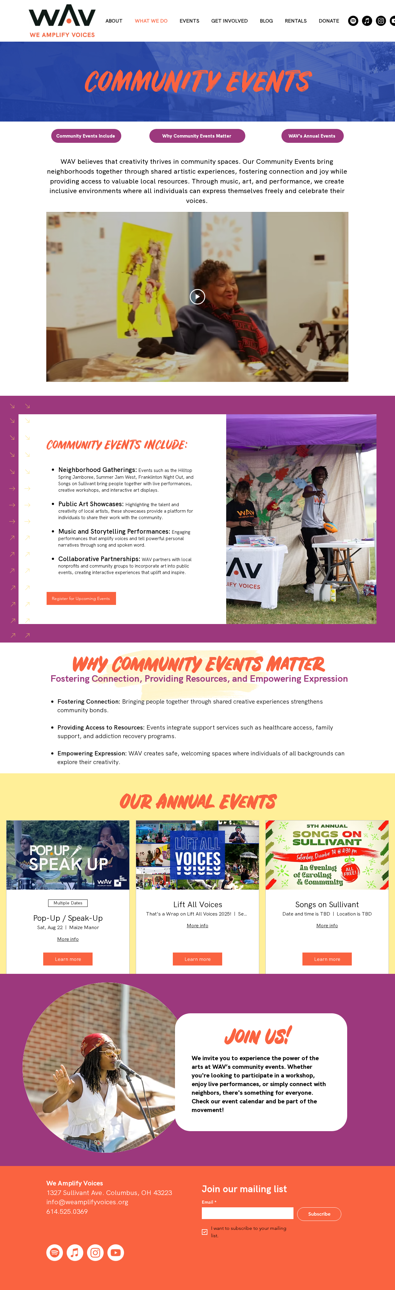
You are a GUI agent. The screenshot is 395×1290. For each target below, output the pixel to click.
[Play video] (197, 296)
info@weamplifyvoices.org (87, 1201)
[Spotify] (353, 21)
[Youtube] (115, 1252)
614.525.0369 (67, 1211)
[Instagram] (381, 21)
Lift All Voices (197, 904)
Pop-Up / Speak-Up (68, 918)
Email (209, 1202)
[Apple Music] (367, 21)
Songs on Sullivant (327, 904)
